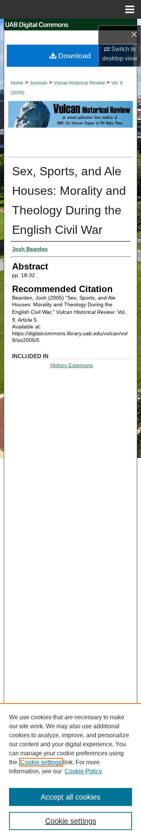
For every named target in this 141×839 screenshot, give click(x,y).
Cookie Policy (83, 771)
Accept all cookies (70, 797)
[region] (70, 771)
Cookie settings (41, 762)
